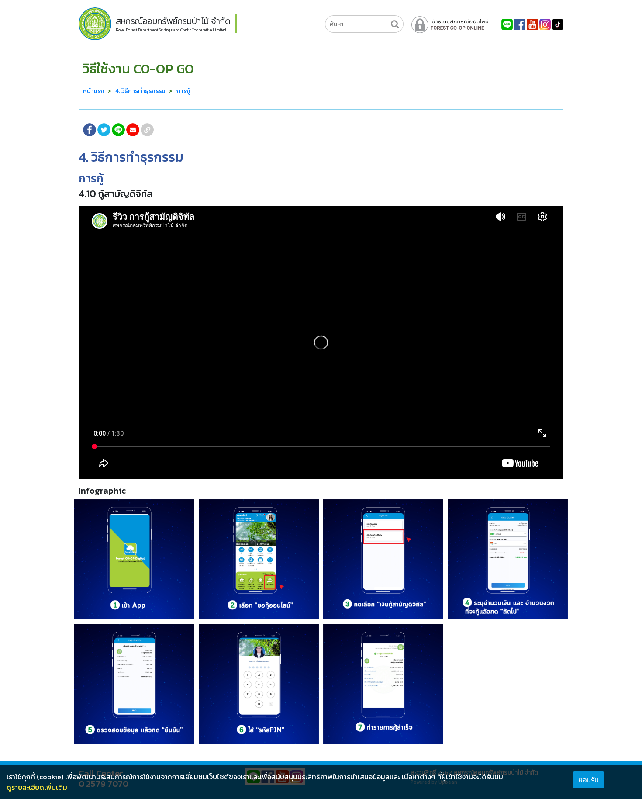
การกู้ (183, 91)
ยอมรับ (588, 780)
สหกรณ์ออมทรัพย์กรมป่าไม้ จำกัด (173, 21)
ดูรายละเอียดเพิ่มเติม (37, 787)
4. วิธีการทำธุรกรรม (140, 91)
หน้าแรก (93, 91)
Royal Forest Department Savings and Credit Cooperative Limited (171, 30)
